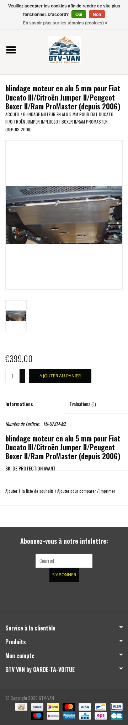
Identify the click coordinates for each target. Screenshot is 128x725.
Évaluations (83, 403)
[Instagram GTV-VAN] (101, 596)
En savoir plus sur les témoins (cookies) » (65, 23)
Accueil (12, 114)
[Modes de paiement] (20, 706)
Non (97, 14)
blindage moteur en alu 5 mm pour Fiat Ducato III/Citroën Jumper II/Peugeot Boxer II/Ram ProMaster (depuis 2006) (59, 121)
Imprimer (107, 491)
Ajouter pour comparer (77, 491)
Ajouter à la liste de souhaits (29, 491)
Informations (19, 403)
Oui (78, 14)
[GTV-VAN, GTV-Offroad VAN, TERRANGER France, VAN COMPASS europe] (75, 49)
